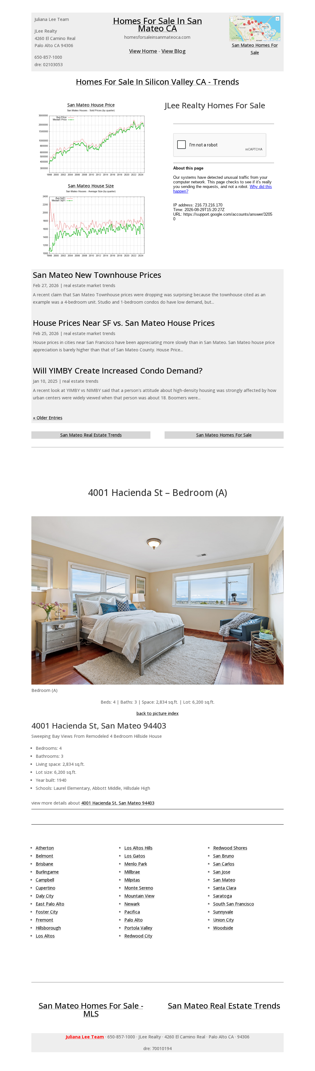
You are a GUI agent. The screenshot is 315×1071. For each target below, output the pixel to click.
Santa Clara (224, 888)
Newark (132, 904)
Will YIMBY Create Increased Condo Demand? (117, 370)
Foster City (47, 912)
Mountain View (139, 896)
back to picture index (158, 713)
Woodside (223, 928)
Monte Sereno (138, 888)
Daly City (45, 896)
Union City (223, 920)
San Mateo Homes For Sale (224, 435)
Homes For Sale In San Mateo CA (157, 24)
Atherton (45, 848)
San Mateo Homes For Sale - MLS (91, 1009)
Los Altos (45, 936)
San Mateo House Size (91, 186)
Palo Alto (133, 920)
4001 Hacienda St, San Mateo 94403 (117, 803)
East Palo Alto (50, 904)
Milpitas (132, 880)
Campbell (45, 880)
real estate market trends (89, 285)
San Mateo (224, 880)
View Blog (173, 50)
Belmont (44, 856)
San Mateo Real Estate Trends (91, 435)
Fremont (44, 920)
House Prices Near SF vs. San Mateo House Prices (124, 322)
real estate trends (80, 381)
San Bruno (223, 856)
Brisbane (44, 864)
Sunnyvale (223, 912)
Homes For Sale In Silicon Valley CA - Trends (157, 81)
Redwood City (138, 936)
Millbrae (132, 872)
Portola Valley (138, 928)
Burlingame (47, 872)
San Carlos (223, 864)
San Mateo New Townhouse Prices (97, 274)
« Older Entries (47, 418)
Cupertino (45, 888)
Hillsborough (48, 928)
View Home (143, 50)
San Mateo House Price (91, 105)
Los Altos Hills (138, 848)
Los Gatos (134, 856)
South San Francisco (233, 904)
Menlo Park (135, 864)
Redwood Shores (230, 848)
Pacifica (132, 912)
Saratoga (222, 896)
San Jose (221, 872)
